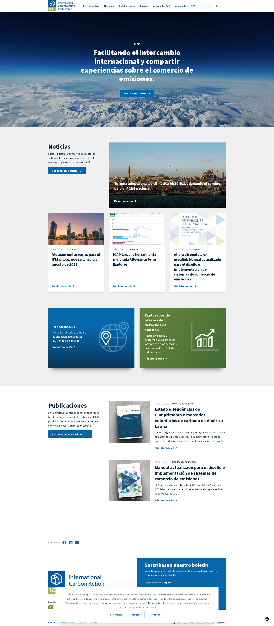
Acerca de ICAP (161, 6)
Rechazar (135, 614)
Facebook (64, 542)
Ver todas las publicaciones (68, 434)
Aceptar (155, 614)
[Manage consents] (267, 619)
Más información (164, 447)
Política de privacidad (156, 603)
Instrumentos (91, 6)
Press (94, 622)
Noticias (109, 6)
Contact (52, 622)
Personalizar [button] (116, 614)
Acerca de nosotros (135, 93)
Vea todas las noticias (64, 170)
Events (144, 6)
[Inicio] (61, 5)
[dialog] (137, 604)
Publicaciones (127, 6)
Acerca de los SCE (185, 6)
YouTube (50, 606)
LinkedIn (71, 542)
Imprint (83, 622)
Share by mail (77, 542)
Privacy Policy (68, 622)
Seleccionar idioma (154, 582)
